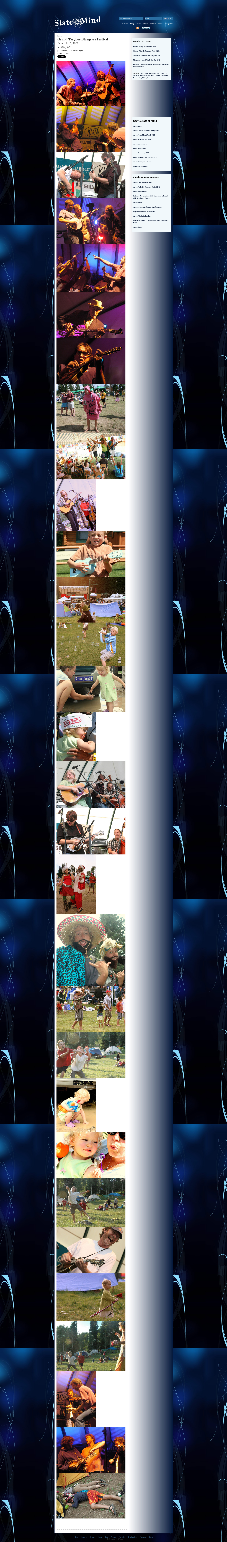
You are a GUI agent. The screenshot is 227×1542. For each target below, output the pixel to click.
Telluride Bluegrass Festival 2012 (146, 187)
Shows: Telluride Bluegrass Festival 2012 (146, 51)
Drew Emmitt (155, 75)
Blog (106, 1537)
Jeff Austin (160, 73)
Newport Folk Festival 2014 (144, 157)
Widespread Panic (142, 162)
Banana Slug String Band (142, 78)
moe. (137, 126)
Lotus (137, 227)
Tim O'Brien (144, 73)
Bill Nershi (164, 75)
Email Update (132, 1537)
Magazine (143, 1537)
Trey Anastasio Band (143, 182)
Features (84, 1537)
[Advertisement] (113, 6)
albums (138, 23)
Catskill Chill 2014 (142, 139)
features (125, 23)
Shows (92, 1537)
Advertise (122, 1537)
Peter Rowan (140, 191)
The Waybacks (145, 75)
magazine (169, 23)
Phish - (140, 166)
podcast (153, 23)
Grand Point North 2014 (144, 135)
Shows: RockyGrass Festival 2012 (144, 46)
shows (145, 23)
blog (132, 23)
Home (76, 1537)
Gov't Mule (139, 148)
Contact (151, 1537)
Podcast (113, 1537)
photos (160, 23)
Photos (100, 1537)
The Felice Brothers (142, 216)
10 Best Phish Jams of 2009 (144, 211)
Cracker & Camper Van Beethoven (147, 207)
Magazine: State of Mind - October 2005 (146, 60)
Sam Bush (152, 73)
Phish (137, 202)
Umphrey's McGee (142, 153)
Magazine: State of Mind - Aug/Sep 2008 (146, 55)
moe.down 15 (140, 144)
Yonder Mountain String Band (146, 130)
